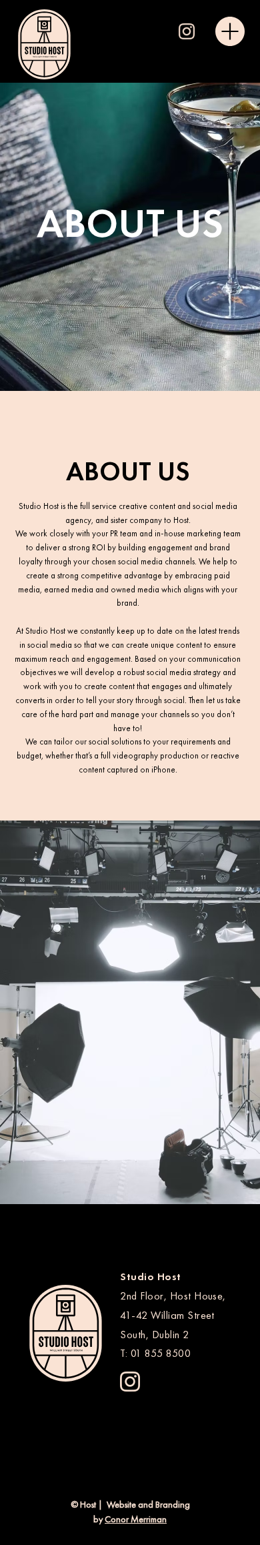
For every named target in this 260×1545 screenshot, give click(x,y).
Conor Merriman (136, 1519)
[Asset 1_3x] (187, 31)
